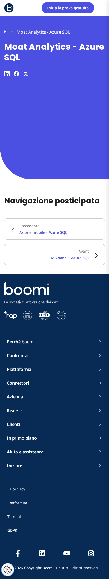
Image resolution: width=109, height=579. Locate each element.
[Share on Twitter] (26, 73)
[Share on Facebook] (16, 73)
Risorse (14, 410)
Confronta (17, 355)
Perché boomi (21, 342)
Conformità (17, 502)
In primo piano (22, 438)
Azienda (15, 397)
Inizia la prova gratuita (68, 7)
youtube (66, 553)
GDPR (12, 530)
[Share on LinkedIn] (7, 73)
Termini (14, 516)
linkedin (42, 553)
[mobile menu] (101, 7)
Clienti (13, 424)
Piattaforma (19, 369)
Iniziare (14, 465)
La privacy (16, 488)
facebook (18, 553)
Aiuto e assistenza (25, 452)
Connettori (18, 383)
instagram (91, 553)
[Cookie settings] (7, 569)
